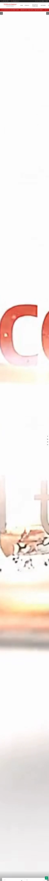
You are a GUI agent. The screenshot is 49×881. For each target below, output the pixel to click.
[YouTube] (47, 444)
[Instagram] (47, 441)
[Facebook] (47, 436)
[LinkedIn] (47, 439)
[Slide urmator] (47, 13)
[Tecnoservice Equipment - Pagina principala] (10, 5)
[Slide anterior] (1, 13)
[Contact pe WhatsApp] (46, 877)
